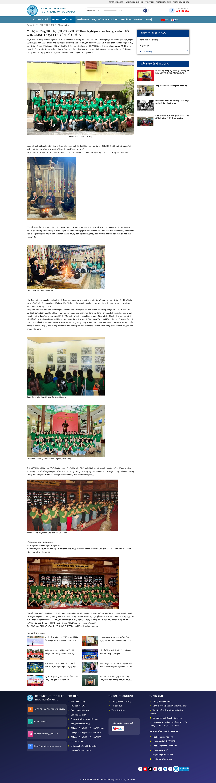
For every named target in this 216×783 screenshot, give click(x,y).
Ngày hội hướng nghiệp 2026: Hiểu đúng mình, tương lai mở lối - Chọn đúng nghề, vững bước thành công (59, 652)
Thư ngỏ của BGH (78, 706)
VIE (166, 20)
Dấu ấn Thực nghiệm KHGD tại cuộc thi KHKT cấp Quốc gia (116, 652)
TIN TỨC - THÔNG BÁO (63, 20)
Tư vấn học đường (131, 20)
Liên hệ (148, 20)
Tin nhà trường (63, 25)
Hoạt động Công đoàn (162, 759)
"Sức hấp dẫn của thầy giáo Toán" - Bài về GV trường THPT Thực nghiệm (172, 117)
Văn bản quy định (134, 2)
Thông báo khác (181, 2)
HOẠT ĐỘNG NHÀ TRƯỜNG (105, 20)
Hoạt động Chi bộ (160, 750)
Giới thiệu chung (77, 701)
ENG (177, 20)
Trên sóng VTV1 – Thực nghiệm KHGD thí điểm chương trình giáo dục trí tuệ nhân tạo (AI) (116, 665)
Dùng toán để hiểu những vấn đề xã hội (171, 86)
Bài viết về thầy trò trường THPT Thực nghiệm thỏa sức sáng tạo (172, 102)
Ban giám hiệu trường (80, 724)
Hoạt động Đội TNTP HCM (164, 741)
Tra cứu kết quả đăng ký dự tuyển (167, 718)
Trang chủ (30, 25)
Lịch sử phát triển (78, 715)
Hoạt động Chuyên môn (162, 755)
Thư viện (150, 2)
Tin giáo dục (143, 46)
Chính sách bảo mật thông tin (83, 746)
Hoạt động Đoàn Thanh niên (164, 746)
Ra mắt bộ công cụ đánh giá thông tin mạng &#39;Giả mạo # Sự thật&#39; (172, 72)
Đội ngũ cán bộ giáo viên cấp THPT (85, 737)
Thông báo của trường (148, 40)
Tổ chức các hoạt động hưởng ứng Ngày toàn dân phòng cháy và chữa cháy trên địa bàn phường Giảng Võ (115, 678)
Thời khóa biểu (163, 2)
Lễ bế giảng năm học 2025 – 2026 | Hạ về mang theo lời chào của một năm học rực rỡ (61, 639)
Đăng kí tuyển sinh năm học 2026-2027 (169, 706)
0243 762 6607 (182, 11)
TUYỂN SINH (83, 20)
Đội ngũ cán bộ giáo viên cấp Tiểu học (87, 728)
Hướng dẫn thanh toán (80, 750)
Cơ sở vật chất (116, 2)
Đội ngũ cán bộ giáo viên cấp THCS (85, 733)
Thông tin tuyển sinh (161, 701)
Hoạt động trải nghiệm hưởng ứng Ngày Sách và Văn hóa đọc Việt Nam (115, 639)
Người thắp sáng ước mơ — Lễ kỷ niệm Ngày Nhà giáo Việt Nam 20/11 (61, 678)
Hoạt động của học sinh (162, 737)
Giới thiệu (43, 20)
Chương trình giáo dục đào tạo (84, 719)
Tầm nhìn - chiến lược (80, 710)
